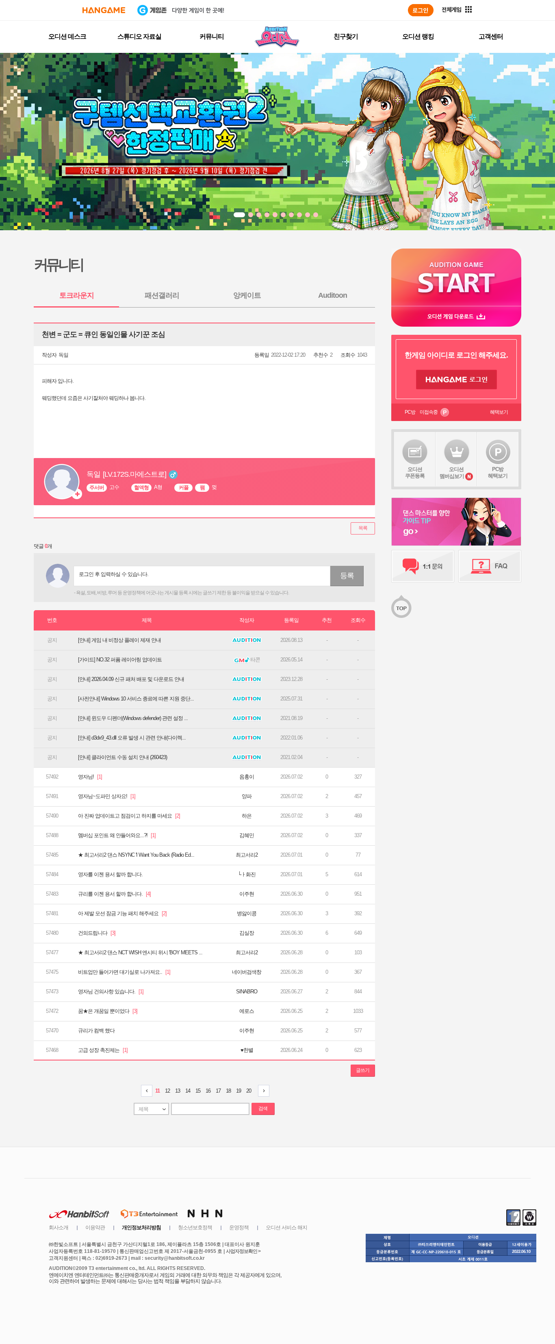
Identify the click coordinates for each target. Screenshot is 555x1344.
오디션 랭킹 (418, 36)
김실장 (246, 933)
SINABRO (246, 991)
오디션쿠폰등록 (415, 472)
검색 (262, 1108)
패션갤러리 (162, 295)
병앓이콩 (246, 913)
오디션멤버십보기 (452, 472)
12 (167, 1091)
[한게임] (103, 10)
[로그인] (421, 10)
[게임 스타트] (456, 277)
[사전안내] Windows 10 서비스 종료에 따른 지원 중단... (136, 699)
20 (248, 1091)
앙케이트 (247, 295)
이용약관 (95, 1227)
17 (218, 1091)
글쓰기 (362, 1070)
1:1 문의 (422, 566)
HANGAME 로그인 (456, 379)
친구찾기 (346, 36)
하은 (246, 816)
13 (177, 1091)
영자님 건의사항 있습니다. (110, 991)
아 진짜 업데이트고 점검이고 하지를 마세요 (129, 816)
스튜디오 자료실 (139, 36)
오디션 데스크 (67, 36)
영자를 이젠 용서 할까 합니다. (110, 874)
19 (238, 1091)
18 (228, 1091)
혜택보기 (499, 412)
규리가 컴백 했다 (96, 1031)
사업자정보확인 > (243, 1251)
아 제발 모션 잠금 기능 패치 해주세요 (122, 913)
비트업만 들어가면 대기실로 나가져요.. (124, 972)
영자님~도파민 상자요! (106, 796)
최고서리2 (247, 855)
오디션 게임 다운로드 (456, 316)
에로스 (246, 1011)
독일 (63, 355)
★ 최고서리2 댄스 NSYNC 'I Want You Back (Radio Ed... (136, 855)
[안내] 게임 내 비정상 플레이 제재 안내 (119, 640)
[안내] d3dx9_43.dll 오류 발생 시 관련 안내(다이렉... (132, 738)
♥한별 (247, 1050)
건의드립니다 (96, 933)
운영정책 (239, 1227)
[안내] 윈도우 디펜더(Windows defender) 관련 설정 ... (133, 718)
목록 (362, 528)
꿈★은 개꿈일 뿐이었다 (107, 1011)
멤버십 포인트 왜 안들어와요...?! (117, 835)
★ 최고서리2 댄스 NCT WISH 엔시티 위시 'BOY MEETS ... (140, 952)
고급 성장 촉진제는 (103, 1050)
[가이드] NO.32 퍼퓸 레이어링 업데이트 (120, 660)
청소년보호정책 (195, 1227)
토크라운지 (76, 295)
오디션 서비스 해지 (286, 1227)
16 (208, 1091)
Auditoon (332, 295)
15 (197, 1091)
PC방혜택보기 (497, 472)
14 (187, 1091)
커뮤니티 (211, 36)
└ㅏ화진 (247, 874)
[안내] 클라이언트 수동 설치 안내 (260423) (122, 757)
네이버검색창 (246, 972)
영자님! (90, 777)
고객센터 (491, 36)
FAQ (489, 566)
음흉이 (246, 777)
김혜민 (246, 835)
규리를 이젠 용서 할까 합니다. (114, 894)
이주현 (246, 894)
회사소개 (58, 1227)
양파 (246, 796)
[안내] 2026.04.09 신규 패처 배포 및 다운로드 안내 (131, 679)
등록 (347, 576)
